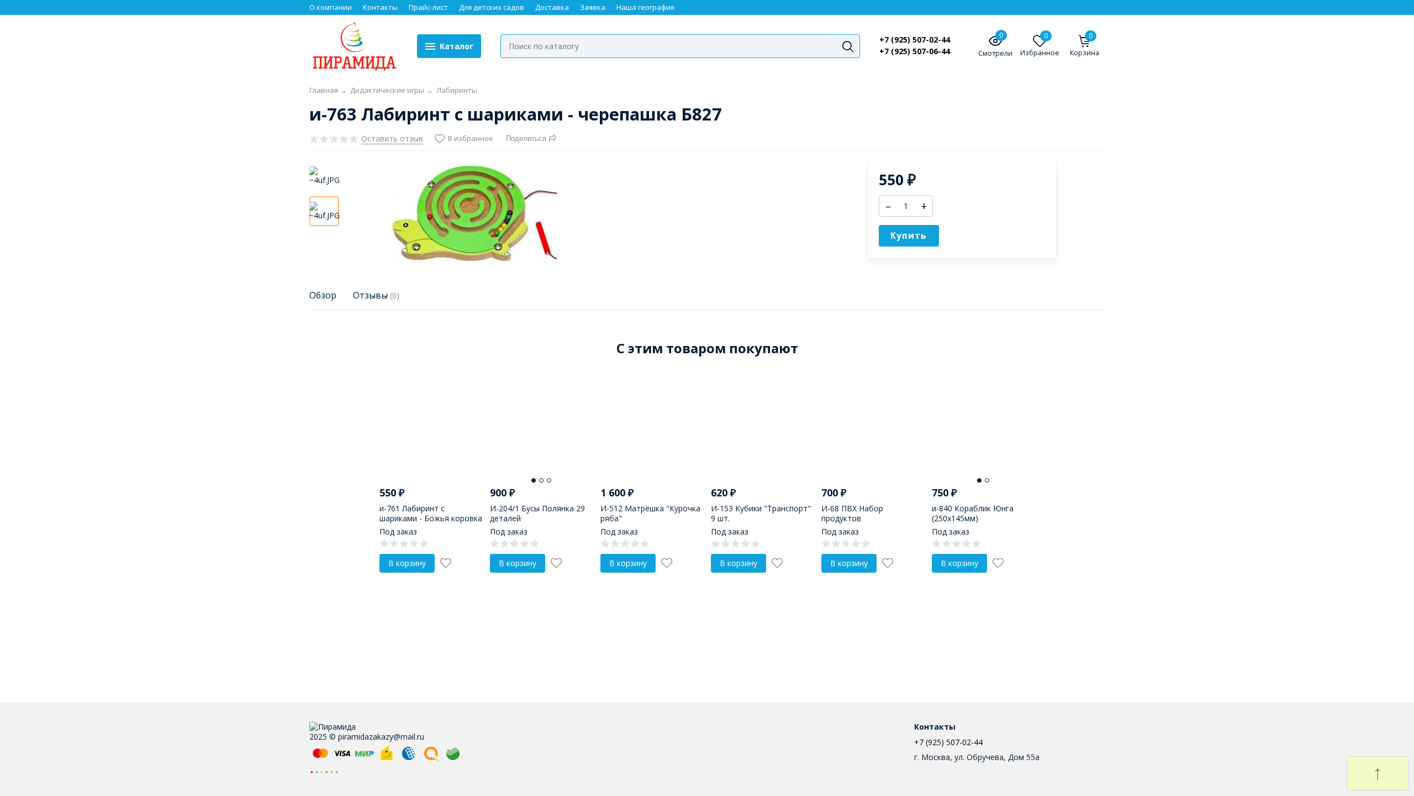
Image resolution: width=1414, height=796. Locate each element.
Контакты (380, 7)
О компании (330, 7)
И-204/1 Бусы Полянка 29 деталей (537, 513)
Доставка (552, 7)
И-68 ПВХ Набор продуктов (852, 513)
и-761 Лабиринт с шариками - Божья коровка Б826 (430, 518)
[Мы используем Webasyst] (324, 771)
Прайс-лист (428, 7)
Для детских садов (491, 7)
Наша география (645, 7)
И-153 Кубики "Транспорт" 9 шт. (761, 513)
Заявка (592, 7)
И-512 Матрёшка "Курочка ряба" (650, 513)
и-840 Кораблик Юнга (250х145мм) (973, 513)
